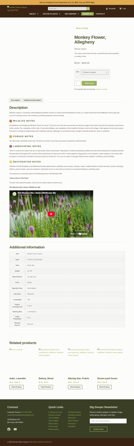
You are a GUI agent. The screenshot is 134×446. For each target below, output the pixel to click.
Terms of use (53, 426)
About (32, 14)
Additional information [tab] (32, 100)
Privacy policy (53, 429)
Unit (77, 71)
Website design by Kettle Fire (42, 442)
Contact (100, 14)
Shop (86, 14)
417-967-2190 (26, 412)
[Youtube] (15, 429)
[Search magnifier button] (88, 8)
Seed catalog (53, 421)
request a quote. (102, 89)
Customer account (55, 412)
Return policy (53, 423)
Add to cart (89, 83)
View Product (16, 387)
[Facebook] (8, 429)
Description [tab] (15, 100)
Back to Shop (82, 28)
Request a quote (54, 415)
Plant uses (72, 418)
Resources (72, 423)
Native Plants (50, 14)
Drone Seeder (73, 421)
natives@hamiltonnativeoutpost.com (20, 415)
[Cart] (120, 8)
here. (93, 2)
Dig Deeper (70, 14)
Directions (71, 426)
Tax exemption (53, 418)
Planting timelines (74, 412)
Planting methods (74, 415)
